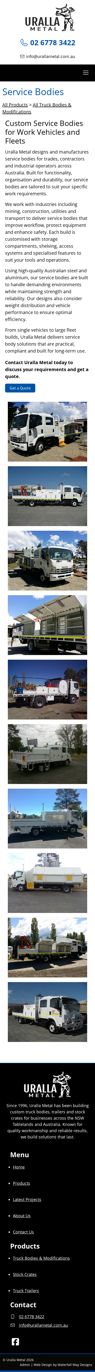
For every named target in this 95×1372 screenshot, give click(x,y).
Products (21, 1183)
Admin (25, 1364)
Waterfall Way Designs (75, 1364)
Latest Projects (27, 1199)
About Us (22, 1215)
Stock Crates (25, 1274)
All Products (15, 105)
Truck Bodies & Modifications (41, 1258)
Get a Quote (20, 388)
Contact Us (23, 1232)
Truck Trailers (26, 1290)
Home (19, 1167)
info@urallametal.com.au (50, 56)
